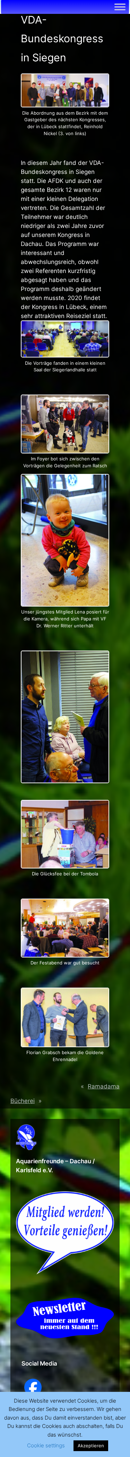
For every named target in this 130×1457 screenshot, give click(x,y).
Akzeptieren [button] (91, 1445)
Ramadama (104, 1086)
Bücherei (22, 1100)
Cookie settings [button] (46, 1445)
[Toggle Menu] (119, 6)
